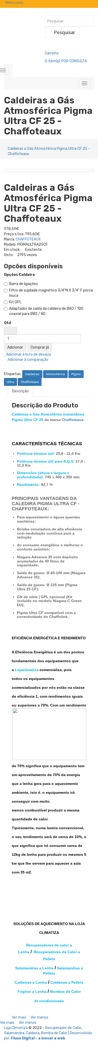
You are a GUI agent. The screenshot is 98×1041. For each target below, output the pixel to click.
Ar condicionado (49, 1001)
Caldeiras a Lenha (31, 982)
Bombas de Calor (65, 991)
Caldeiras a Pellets (66, 982)
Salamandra (14, 1033)
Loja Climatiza (16, 1028)
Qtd (7, 323)
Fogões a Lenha (32, 991)
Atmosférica (55, 374)
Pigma (76, 374)
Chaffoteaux (30, 382)
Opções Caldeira (19, 274)
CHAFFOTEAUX (28, 239)
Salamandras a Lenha (34, 968)
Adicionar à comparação (27, 359)
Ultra (10, 382)
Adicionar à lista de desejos (28, 354)
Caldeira (32, 1033)
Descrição (20, 391)
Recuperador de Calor (63, 1028)
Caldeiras (32, 374)
